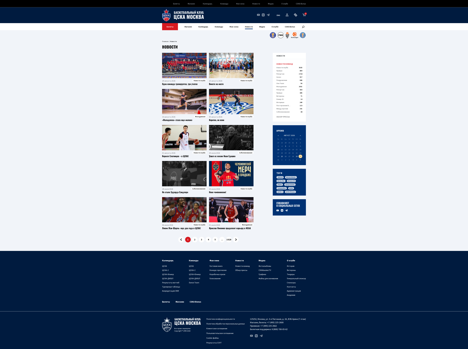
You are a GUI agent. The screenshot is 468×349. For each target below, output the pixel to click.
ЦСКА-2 (280, 192)
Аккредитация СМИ (170, 291)
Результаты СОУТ (214, 342)
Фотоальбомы (265, 266)
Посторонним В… (289, 105)
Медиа (270, 3)
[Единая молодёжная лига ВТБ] (303, 35)
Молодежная (289, 86)
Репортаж (289, 74)
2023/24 (280, 177)
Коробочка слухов (217, 274)
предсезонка (289, 184)
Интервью (289, 102)
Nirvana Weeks (291, 177)
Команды (224, 3)
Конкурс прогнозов (218, 270)
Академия (291, 295)
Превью (289, 71)
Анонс (289, 77)
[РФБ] (281, 35)
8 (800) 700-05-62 (280, 329)
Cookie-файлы (212, 338)
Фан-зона (240, 3)
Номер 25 (289, 99)
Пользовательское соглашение (220, 333)
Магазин (191, 3)
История (290, 266)
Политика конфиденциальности (220, 319)
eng (278, 15)
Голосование (215, 278)
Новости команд (284, 64)
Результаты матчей (170, 282)
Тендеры (291, 274)
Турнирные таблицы (171, 286)
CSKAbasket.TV (265, 270)
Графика (262, 274)
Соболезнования (289, 112)
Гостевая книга (216, 266)
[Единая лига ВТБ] (272, 35)
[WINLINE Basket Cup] (287, 35)
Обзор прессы (283, 117)
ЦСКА (291, 188)
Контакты (291, 286)
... (222, 239)
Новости (256, 3)
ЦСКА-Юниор (290, 192)
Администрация (294, 291)
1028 (228, 239)
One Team (289, 83)
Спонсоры (291, 282)
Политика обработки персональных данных (225, 323)
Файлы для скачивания (268, 278)
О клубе (284, 3)
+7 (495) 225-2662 (268, 325)
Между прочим (289, 109)
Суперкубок (282, 188)
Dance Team (194, 282)
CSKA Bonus (301, 3)
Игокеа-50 (291, 181)
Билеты (176, 3)
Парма (280, 184)
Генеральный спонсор (296, 278)
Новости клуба (289, 67)
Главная (165, 41)
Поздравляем (289, 80)
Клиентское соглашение (216, 328)
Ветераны (289, 96)
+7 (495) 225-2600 (275, 322)
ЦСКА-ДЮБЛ (167, 278)
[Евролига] (294, 35)
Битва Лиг (281, 181)
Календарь (207, 3)
